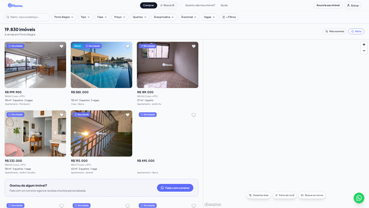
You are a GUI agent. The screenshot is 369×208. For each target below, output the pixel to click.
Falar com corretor (177, 188)
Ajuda (224, 5)
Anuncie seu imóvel (328, 5)
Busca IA (169, 5)
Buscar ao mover (314, 195)
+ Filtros (231, 16)
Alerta (358, 31)
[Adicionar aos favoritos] (61, 46)
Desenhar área (260, 195)
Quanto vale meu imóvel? (200, 5)
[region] (286, 123)
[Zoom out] (364, 51)
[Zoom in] (364, 44)
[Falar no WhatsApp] (359, 198)
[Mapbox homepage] (212, 204)
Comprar (148, 5)
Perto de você (286, 195)
